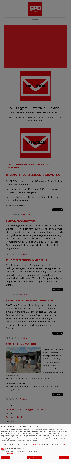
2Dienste (9, 453)
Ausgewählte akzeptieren (34, 458)
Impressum (63, 444)
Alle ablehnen (6, 458)
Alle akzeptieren (64, 458)
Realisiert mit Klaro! (64, 461)
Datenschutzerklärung (33, 444)
